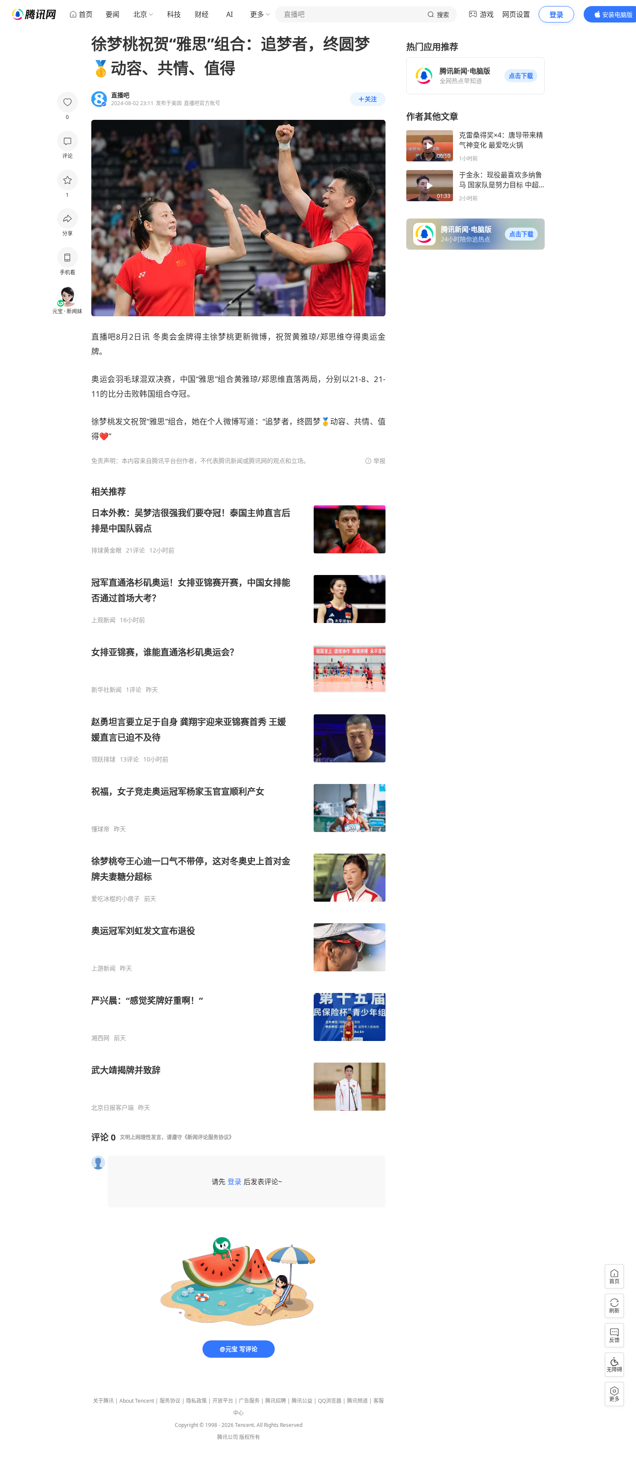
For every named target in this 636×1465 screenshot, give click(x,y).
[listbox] (238, 799)
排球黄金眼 (106, 550)
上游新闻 (103, 968)
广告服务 (249, 1400)
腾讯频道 (357, 1400)
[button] (520, 75)
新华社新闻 (106, 690)
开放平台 (222, 1400)
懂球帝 (100, 829)
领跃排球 (103, 759)
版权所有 (249, 1437)
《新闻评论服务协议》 (208, 1137)
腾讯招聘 (275, 1400)
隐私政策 (196, 1400)
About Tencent (136, 1400)
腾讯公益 (302, 1400)
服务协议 (170, 1400)
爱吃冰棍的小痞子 (115, 899)
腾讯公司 (227, 1437)
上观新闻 (103, 620)
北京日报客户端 (112, 1108)
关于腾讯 (103, 1400)
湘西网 (100, 1038)
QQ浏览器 (329, 1400)
